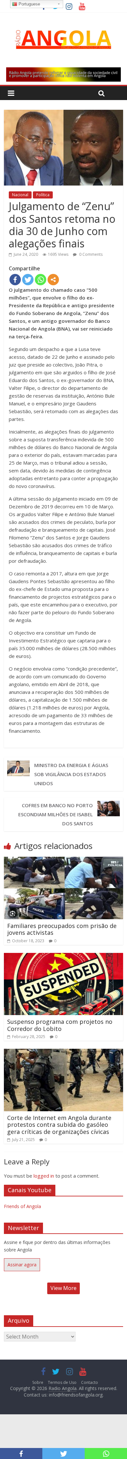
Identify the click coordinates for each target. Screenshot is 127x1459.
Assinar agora (21, 1264)
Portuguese (28, 4)
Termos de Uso (62, 1382)
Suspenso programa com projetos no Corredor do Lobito (59, 1025)
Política (42, 195)
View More (63, 1288)
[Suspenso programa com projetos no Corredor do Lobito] (63, 956)
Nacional (20, 195)
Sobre (37, 1382)
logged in (44, 1175)
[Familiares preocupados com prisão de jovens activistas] (63, 860)
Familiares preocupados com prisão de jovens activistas (62, 929)
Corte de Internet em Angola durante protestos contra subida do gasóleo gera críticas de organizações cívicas (59, 1125)
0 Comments (90, 254)
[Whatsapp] (40, 279)
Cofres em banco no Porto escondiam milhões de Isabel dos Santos (55, 814)
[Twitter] (28, 279)
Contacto (89, 1382)
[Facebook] (15, 279)
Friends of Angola (22, 1206)
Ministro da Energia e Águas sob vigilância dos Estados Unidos (71, 774)
